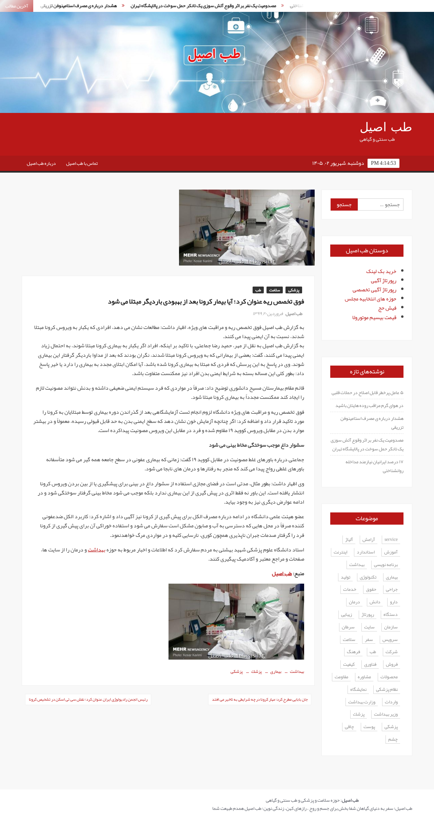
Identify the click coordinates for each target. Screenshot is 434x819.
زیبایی (346, 614)
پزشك (256, 671)
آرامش (368, 539)
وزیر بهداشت (386, 714)
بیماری (275, 671)
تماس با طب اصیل (82, 163)
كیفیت (349, 664)
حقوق (371, 589)
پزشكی (237, 671)
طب (258, 290)
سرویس (390, 640)
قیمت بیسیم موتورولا (374, 317)
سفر (369, 640)
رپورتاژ (367, 614)
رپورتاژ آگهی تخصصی (374, 289)
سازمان (391, 627)
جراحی (392, 589)
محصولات (389, 677)
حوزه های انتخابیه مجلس (370, 298)
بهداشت (96, 549)
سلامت (274, 290)
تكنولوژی (368, 577)
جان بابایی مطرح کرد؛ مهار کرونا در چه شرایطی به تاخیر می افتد (260, 699)
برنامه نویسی (386, 565)
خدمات (349, 589)
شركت (392, 652)
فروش (392, 664)
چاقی (349, 727)
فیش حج (387, 308)
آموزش (391, 552)
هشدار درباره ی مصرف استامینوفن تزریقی (61, 5)
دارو (394, 602)
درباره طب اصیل (41, 163)
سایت (369, 627)
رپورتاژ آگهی (383, 280)
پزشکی (293, 290)
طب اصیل (386, 127)
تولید (345, 577)
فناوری (370, 664)
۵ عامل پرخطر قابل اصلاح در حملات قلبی (367, 392)
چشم (393, 739)
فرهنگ (353, 652)
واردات (391, 702)
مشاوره (364, 677)
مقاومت (341, 677)
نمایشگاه (358, 689)
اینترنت (340, 552)
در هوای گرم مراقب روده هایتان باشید (369, 405)
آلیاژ (349, 539)
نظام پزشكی (387, 689)
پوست (369, 727)
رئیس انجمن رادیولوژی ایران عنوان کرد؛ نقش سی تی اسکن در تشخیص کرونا (88, 699)
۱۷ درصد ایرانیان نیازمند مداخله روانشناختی (374, 466)
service (391, 539)
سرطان (348, 627)
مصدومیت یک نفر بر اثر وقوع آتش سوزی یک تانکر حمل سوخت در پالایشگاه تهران (186, 5)
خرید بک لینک (381, 271)
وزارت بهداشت (361, 702)
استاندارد (366, 552)
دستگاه (390, 614)
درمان (354, 602)
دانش (375, 602)
